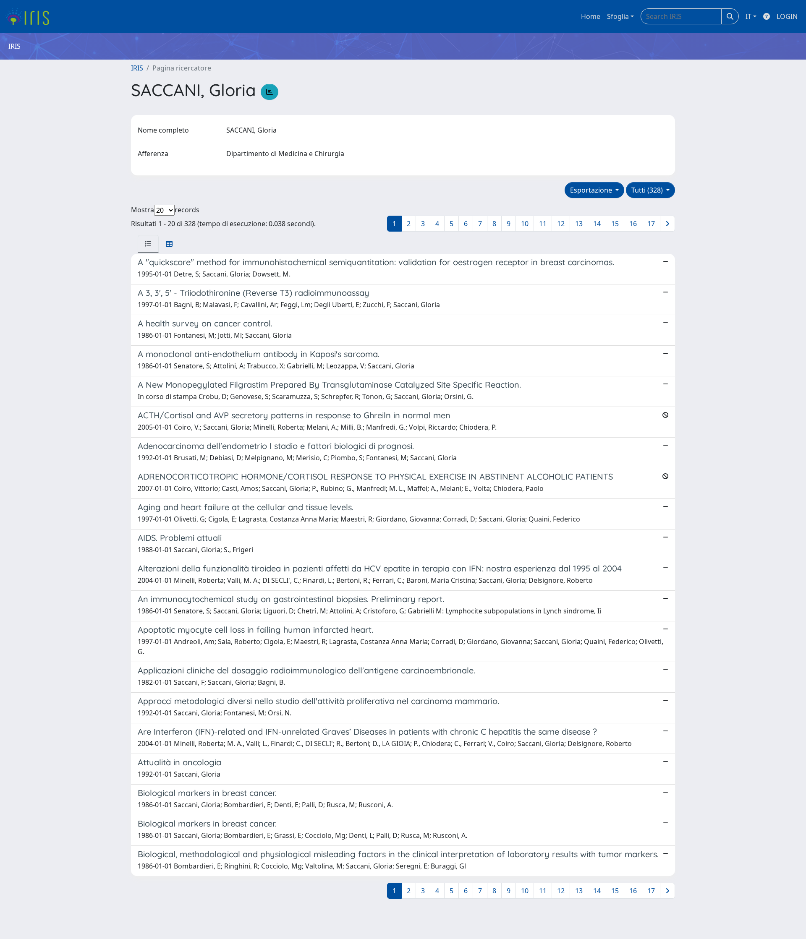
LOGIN (787, 16)
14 (597, 223)
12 (561, 223)
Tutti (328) (648, 190)
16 (633, 223)
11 (543, 223)
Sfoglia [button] (618, 16)
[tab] (148, 244)
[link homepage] (30, 16)
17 (651, 223)
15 (615, 223)
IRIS (137, 68)
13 (579, 223)
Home (590, 16)
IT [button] (748, 16)
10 (525, 223)
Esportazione (592, 190)
